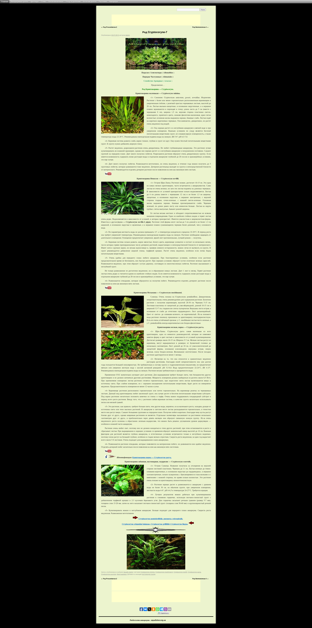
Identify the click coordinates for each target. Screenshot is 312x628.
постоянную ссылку (148, 574)
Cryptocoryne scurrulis (108, 574)
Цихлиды (35, 2)
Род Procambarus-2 (109, 27)
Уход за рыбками (73, 2)
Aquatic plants (128, 572)
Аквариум (113, 2)
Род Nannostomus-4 (200, 27)
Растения (103, 2)
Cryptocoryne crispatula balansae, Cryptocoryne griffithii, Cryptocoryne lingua (155, 524)
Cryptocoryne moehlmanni (164, 572)
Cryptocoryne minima (148, 572)
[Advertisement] (156, 20)
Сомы (43, 2)
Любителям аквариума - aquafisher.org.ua (148, 620)
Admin (128, 35)
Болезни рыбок (89, 2)
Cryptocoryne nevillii (180, 572)
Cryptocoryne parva (194, 572)
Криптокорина (122, 574)
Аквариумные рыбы (19, 2)
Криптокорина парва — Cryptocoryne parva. (151, 457)
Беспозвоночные (56, 2)
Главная (4, 2)
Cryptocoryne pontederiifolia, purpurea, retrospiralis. (161, 518)
